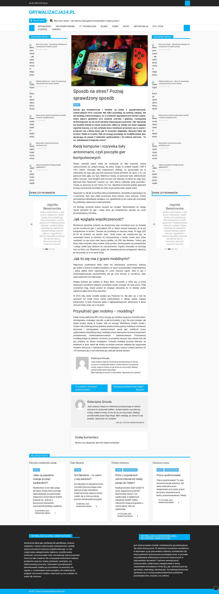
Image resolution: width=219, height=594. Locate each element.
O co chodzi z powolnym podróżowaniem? (86, 388)
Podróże (42, 29)
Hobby (115, 26)
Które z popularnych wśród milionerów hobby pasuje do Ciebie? (129, 479)
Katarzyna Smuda (42, 513)
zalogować (90, 442)
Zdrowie (56, 29)
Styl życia (157, 26)
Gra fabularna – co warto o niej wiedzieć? (88, 477)
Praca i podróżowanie (169, 475)
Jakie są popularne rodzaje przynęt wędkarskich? (43, 479)
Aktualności (44, 26)
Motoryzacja (141, 26)
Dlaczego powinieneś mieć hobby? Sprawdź (128, 388)
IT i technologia (87, 26)
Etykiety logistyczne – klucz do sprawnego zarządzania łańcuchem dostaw (51, 82)
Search (187, 3)
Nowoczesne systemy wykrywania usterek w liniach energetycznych (51, 116)
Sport (126, 26)
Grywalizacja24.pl (52, 12)
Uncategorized (130, 470)
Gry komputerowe (65, 26)
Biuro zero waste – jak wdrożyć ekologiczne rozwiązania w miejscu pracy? (87, 20)
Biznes (104, 26)
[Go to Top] (216, 588)
